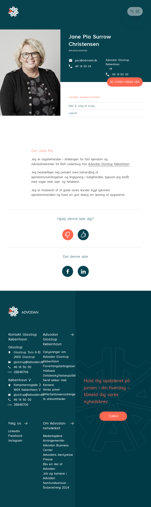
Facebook (15, 436)
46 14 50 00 (22, 367)
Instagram (15, 441)
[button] (137, 11)
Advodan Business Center (56, 447)
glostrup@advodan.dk (29, 362)
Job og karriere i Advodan (55, 476)
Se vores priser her (124, 82)
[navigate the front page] (23, 311)
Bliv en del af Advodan (52, 466)
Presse (48, 459)
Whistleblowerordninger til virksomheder (58, 396)
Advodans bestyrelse (58, 455)
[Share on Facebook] (67, 271)
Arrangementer (53, 441)
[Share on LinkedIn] (83, 271)
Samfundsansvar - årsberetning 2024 (56, 485)
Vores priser (51, 389)
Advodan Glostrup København (108, 164)
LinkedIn (14, 431)
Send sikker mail (54, 380)
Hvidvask (49, 371)
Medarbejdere (52, 436)
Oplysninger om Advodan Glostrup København (56, 356)
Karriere (48, 385)
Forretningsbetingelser (58, 366)
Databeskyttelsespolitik (58, 375)
